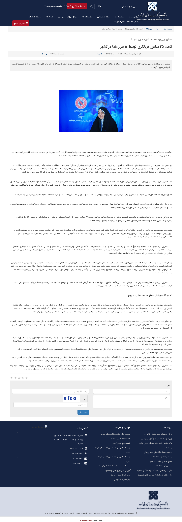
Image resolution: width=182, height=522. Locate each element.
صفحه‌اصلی (167, 28)
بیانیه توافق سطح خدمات (120, 474)
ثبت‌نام (125, 6)
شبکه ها (49, 16)
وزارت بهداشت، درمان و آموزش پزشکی (156, 438)
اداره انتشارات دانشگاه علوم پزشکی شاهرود (155, 474)
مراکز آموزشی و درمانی (67, 16)
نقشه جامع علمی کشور (121, 443)
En (99, 6)
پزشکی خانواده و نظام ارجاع (127, 21)
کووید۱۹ (149, 28)
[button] (20, 23)
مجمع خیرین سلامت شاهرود (160, 461)
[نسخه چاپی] (47, 53)
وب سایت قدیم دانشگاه (162, 456)
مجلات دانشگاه (34, 16)
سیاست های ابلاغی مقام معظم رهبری (116, 434)
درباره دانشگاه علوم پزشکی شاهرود (158, 434)
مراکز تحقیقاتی (103, 16)
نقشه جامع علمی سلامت (121, 438)
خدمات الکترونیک (76, 6)
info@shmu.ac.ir (76, 448)
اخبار (157, 28)
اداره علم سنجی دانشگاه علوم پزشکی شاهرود (154, 470)
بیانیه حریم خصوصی (122, 479)
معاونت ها (119, 16)
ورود (133, 6)
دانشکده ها (87, 16)
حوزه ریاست (133, 16)
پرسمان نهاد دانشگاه (164, 465)
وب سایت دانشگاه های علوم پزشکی (158, 452)
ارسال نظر (83, 412)
